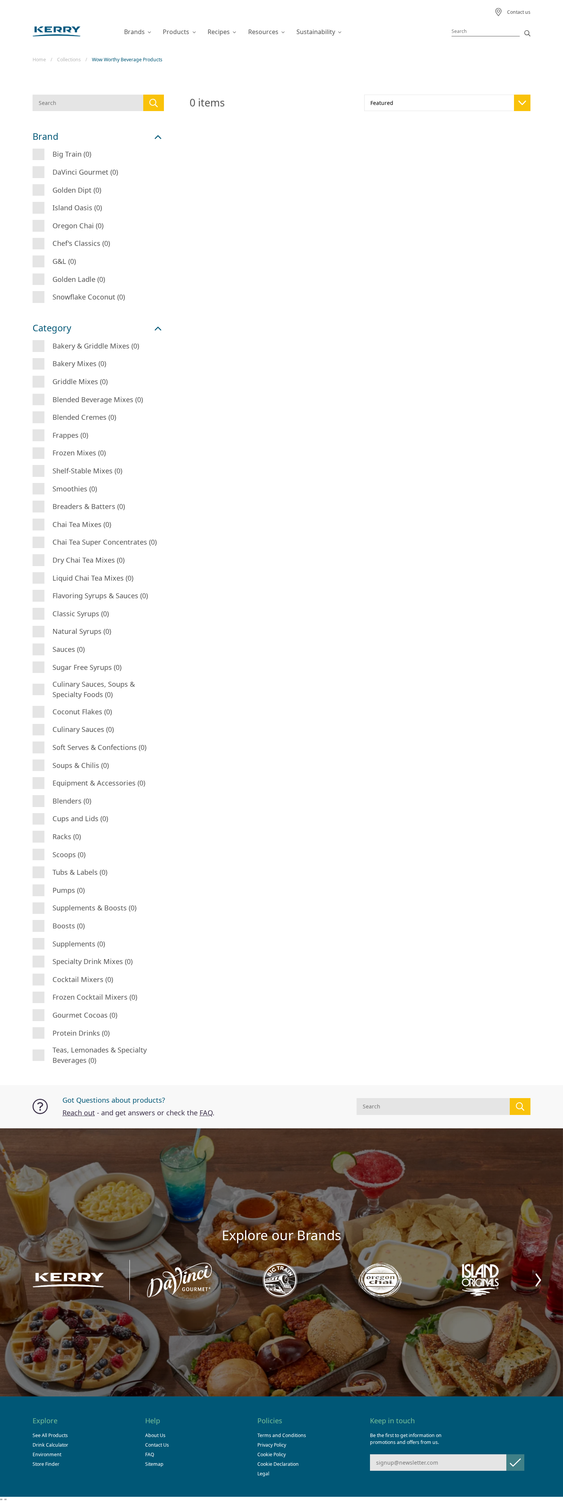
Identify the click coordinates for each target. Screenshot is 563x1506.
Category (52, 328)
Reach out (78, 1112)
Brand (46, 136)
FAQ (206, 1112)
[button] (538, 1280)
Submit (515, 1462)
